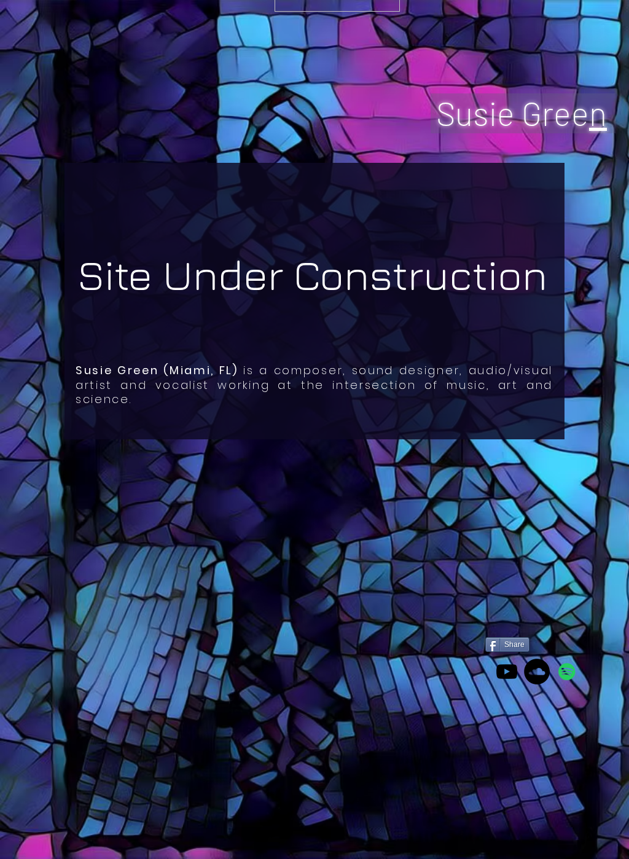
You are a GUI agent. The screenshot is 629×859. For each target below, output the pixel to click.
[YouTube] (507, 671)
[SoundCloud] (537, 671)
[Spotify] (567, 671)
